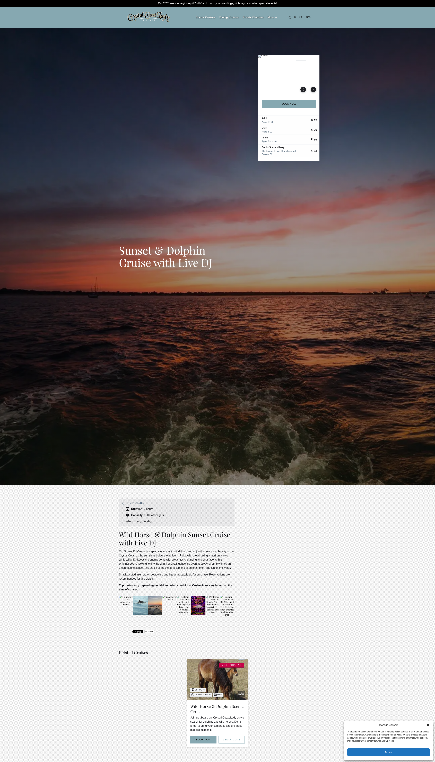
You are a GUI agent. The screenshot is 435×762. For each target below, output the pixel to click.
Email (150, 632)
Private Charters (253, 17)
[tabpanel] (288, 75)
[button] (428, 725)
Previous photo (303, 89)
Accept (389, 752)
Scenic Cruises (205, 17)
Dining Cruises (229, 17)
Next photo (313, 89)
